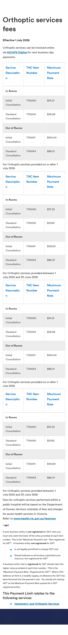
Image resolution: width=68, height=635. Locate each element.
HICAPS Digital (17, 52)
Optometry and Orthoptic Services (36, 604)
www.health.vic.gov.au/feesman (35, 518)
